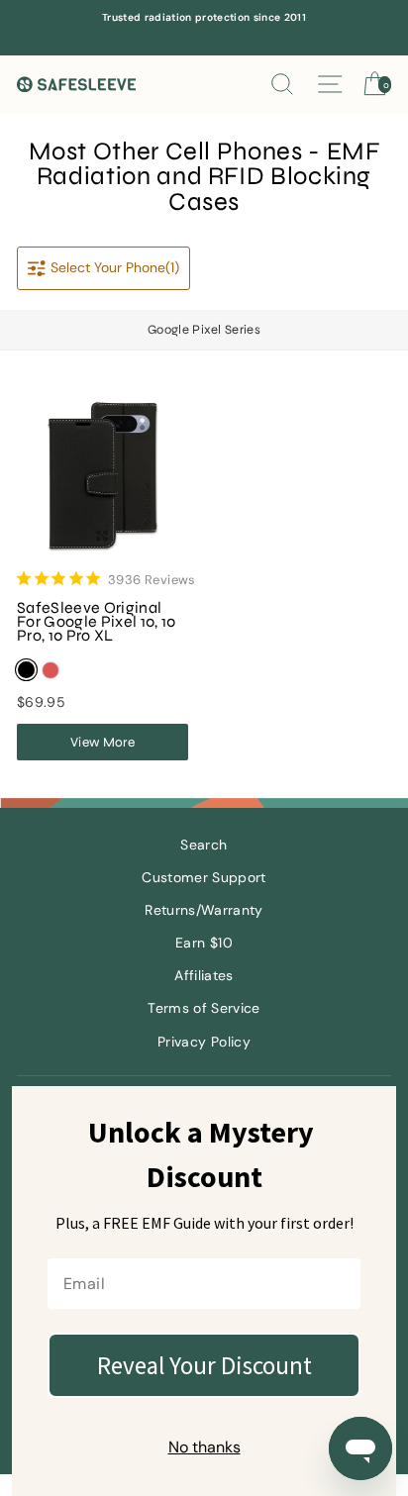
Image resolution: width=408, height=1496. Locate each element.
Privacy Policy (204, 1042)
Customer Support (203, 877)
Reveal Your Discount (204, 1365)
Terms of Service (203, 1008)
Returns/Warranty (203, 910)
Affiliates (203, 975)
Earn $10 (204, 943)
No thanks (204, 1447)
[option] (204, 18)
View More (102, 742)
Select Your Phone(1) (115, 267)
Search (203, 845)
